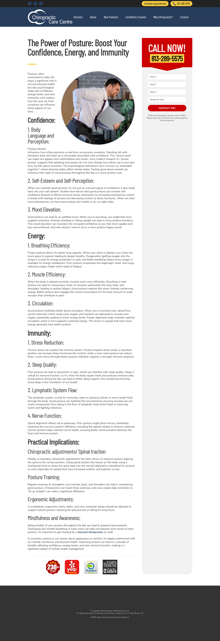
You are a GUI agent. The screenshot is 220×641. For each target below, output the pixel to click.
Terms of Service (122, 617)
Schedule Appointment (155, 3)
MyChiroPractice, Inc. (121, 611)
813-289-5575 (167, 58)
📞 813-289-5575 (181, 3)
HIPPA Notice (96, 617)
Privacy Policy (109, 617)
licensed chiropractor (90, 532)
